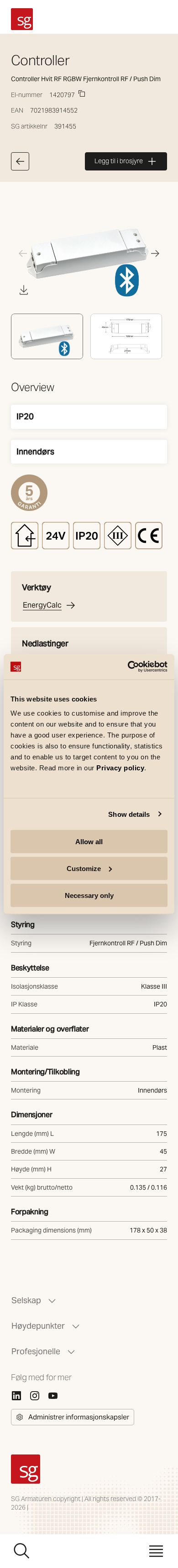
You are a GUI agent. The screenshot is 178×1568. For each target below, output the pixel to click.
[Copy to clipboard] (81, 93)
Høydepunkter (38, 1325)
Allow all (89, 842)
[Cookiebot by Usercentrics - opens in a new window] (128, 667)
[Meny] (156, 1551)
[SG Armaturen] (22, 19)
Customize (84, 868)
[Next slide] (155, 253)
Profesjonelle (35, 1351)
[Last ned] (23, 290)
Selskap (26, 1300)
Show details (129, 814)
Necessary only (89, 895)
